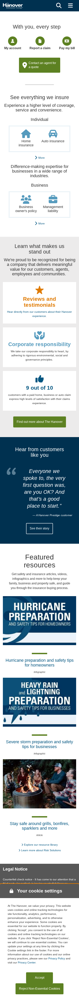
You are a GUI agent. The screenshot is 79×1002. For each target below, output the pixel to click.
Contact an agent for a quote (42, 65)
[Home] (13, 5)
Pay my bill (67, 48)
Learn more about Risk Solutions (41, 850)
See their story (39, 528)
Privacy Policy (56, 958)
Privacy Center (26, 962)
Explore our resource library (41, 844)
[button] (59, 5)
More (40, 157)
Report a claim (40, 48)
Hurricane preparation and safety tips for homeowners (40, 662)
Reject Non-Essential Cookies (39, 988)
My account (12, 48)
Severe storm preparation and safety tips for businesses (39, 744)
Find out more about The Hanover (40, 421)
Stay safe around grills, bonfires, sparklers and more (39, 826)
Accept (39, 977)
